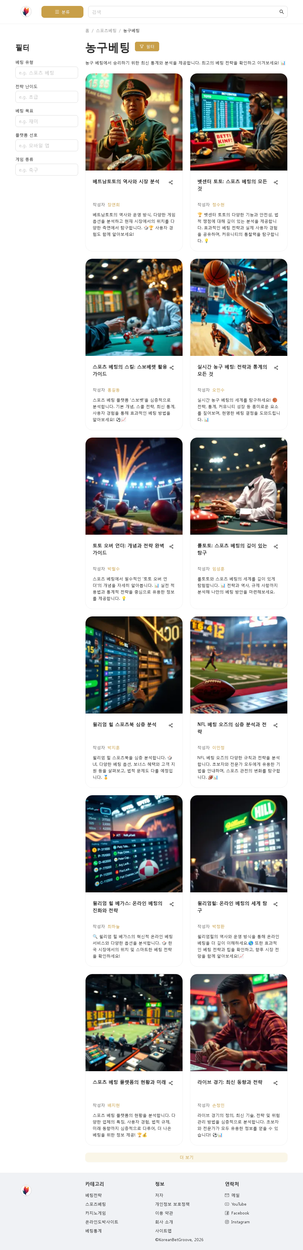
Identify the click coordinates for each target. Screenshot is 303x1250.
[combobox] (185, 12)
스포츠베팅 (106, 30)
